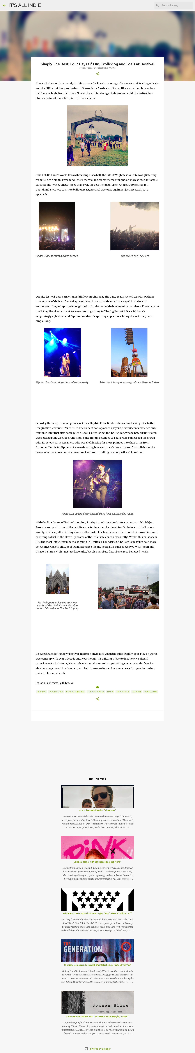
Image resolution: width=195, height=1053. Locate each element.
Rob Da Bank (151, 692)
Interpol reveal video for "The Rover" (97, 810)
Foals (110, 692)
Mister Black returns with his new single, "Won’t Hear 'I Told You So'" (97, 913)
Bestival (41, 692)
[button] (97, 74)
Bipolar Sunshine (75, 692)
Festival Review (96, 692)
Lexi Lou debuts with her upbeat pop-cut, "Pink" (97, 862)
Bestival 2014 (56, 692)
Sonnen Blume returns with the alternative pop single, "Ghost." (97, 1016)
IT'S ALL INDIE (25, 5)
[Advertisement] (97, 746)
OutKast (137, 692)
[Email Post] (97, 688)
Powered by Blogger (99, 1048)
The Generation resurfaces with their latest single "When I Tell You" (97, 965)
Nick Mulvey (123, 692)
